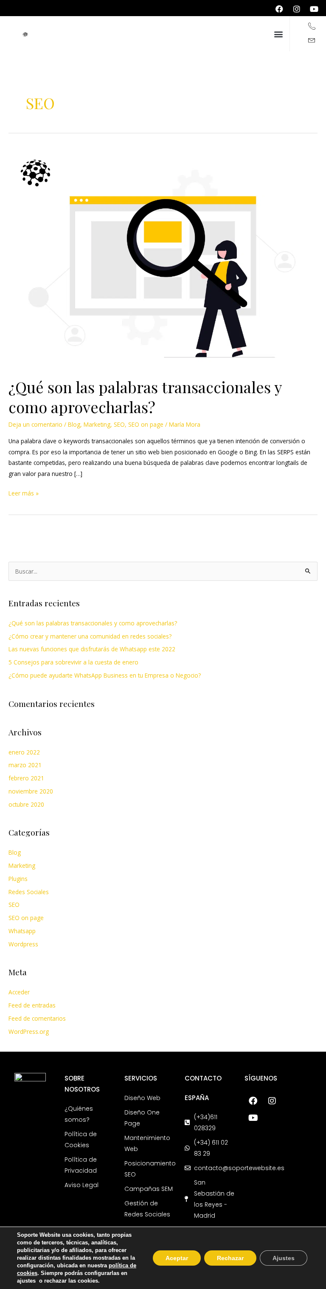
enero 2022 (24, 752)
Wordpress (23, 944)
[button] (278, 34)
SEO (119, 424)
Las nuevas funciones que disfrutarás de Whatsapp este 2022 (91, 649)
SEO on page (145, 424)
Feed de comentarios (37, 1018)
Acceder (19, 992)
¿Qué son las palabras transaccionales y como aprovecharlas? (145, 397)
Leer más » (23, 492)
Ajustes (284, 1258)
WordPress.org (28, 1031)
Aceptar (177, 1258)
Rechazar (230, 1258)
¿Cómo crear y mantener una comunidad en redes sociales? (89, 636)
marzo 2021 (25, 765)
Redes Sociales (28, 892)
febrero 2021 (26, 778)
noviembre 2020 (30, 791)
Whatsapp (22, 931)
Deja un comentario (35, 424)
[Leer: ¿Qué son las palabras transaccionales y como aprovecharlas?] (163, 257)
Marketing (97, 424)
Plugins (18, 879)
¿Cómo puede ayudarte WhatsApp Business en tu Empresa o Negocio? (104, 675)
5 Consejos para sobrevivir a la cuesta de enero (73, 662)
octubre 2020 (26, 804)
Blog (74, 424)
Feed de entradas (32, 1005)
